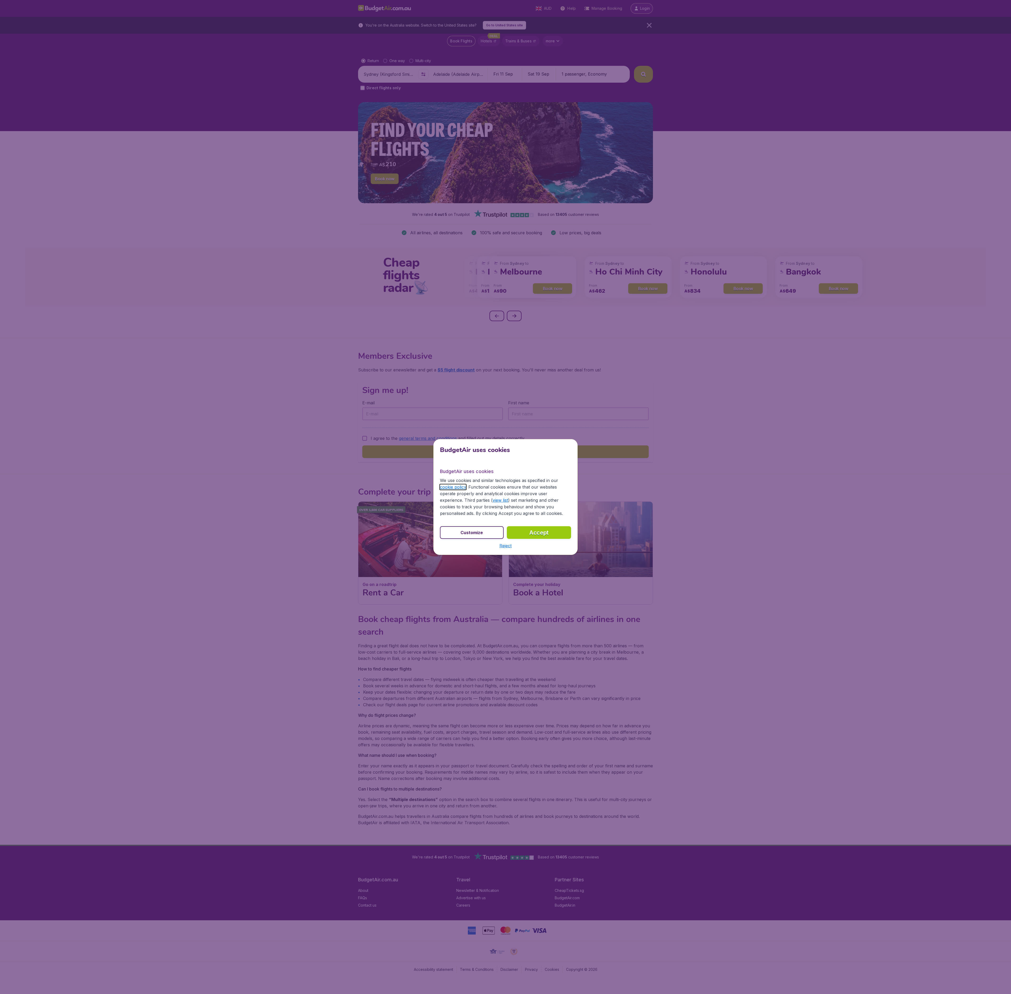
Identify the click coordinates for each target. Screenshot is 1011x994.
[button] (505, 545)
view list (500, 500)
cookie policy (453, 487)
